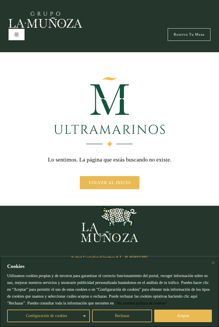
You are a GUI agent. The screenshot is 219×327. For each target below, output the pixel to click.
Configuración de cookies (46, 316)
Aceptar (183, 316)
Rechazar (122, 316)
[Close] (213, 262)
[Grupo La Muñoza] (45, 14)
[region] (109, 292)
